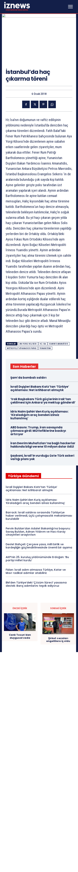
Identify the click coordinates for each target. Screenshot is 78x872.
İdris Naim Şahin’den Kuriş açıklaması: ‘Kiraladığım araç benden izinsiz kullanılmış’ (39, 415)
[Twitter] (34, 104)
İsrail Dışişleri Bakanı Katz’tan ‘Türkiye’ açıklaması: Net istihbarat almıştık (39, 388)
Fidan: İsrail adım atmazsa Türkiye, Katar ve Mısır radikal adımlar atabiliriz (36, 571)
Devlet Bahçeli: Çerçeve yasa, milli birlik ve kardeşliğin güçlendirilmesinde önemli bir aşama (39, 545)
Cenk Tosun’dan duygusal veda (20, 636)
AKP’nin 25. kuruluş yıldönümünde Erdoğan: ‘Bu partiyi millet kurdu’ (37, 558)
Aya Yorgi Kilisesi (28, 344)
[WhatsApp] (52, 104)
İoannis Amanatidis (58, 344)
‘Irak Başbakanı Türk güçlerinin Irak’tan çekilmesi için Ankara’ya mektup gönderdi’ (43, 400)
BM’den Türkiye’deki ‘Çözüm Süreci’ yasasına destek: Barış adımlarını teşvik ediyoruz (36, 584)
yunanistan (45, 348)
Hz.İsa (43, 344)
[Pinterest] (43, 104)
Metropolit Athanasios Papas (22, 348)
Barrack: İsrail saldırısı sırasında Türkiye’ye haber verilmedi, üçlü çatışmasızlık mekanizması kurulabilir (39, 516)
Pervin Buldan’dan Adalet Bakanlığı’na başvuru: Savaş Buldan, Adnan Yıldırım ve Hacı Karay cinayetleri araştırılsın (38, 532)
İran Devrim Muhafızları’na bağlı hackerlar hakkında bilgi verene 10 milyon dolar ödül (42, 445)
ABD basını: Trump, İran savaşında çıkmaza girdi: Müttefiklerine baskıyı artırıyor (38, 430)
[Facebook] (26, 104)
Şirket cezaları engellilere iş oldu (58, 640)
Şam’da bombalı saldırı (28, 378)
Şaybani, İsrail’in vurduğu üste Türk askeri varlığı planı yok (42, 457)
